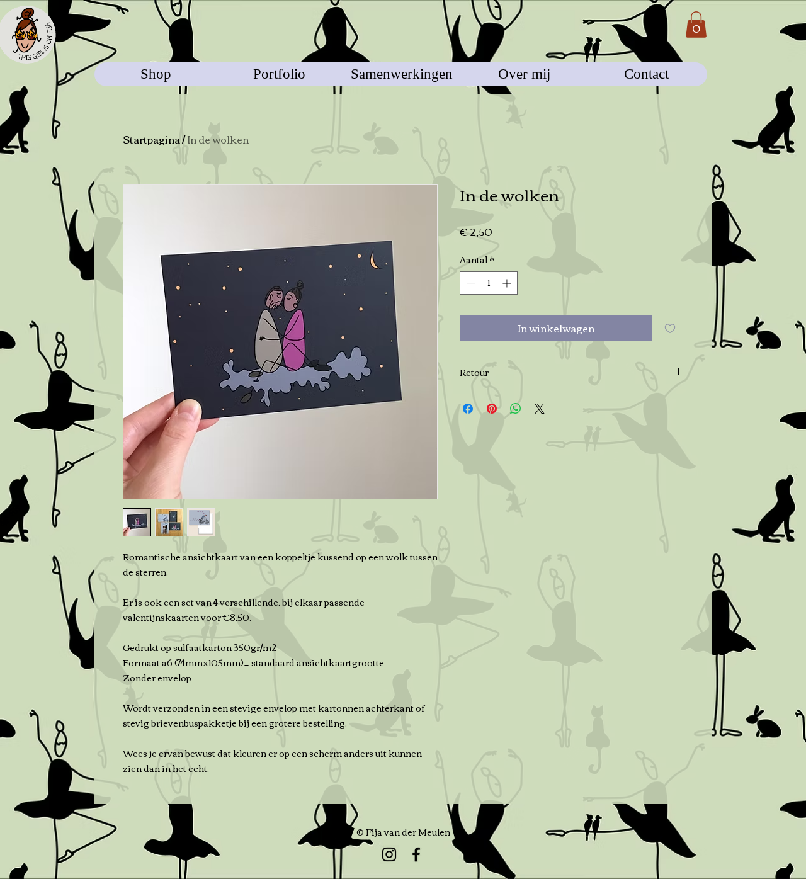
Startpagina (151, 139)
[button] (696, 24)
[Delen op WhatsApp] (515, 408)
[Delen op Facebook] (467, 408)
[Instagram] (389, 854)
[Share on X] (539, 408)
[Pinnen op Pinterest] (491, 408)
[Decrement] (469, 283)
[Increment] (508, 283)
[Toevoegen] (670, 328)
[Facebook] (416, 854)
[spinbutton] (488, 283)
